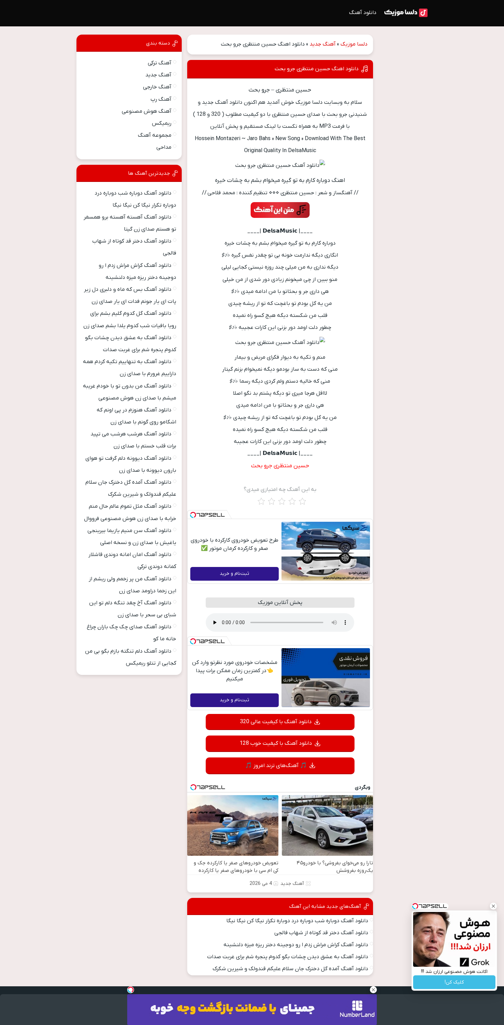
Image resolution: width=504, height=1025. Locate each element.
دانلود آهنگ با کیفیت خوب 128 (276, 743)
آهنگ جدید (323, 44)
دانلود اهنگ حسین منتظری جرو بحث (317, 68)
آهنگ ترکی (159, 63)
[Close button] (493, 906)
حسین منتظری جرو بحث (280, 466)
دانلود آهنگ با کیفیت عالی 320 (276, 721)
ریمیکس (161, 123)
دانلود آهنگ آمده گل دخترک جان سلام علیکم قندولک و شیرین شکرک (290, 968)
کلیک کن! (454, 982)
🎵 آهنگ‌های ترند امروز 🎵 (276, 765)
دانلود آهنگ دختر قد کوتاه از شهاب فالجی (321, 932)
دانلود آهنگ (362, 12)
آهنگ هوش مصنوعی (146, 111)
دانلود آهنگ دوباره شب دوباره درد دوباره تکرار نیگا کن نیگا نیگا (297, 920)
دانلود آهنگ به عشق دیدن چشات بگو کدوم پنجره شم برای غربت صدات (287, 956)
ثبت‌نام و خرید (234, 573)
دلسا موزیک (354, 44)
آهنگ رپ (161, 99)
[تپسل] (193, 514)
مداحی (163, 147)
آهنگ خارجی (157, 87)
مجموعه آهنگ (154, 135)
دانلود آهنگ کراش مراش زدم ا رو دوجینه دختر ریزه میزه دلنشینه (296, 944)
